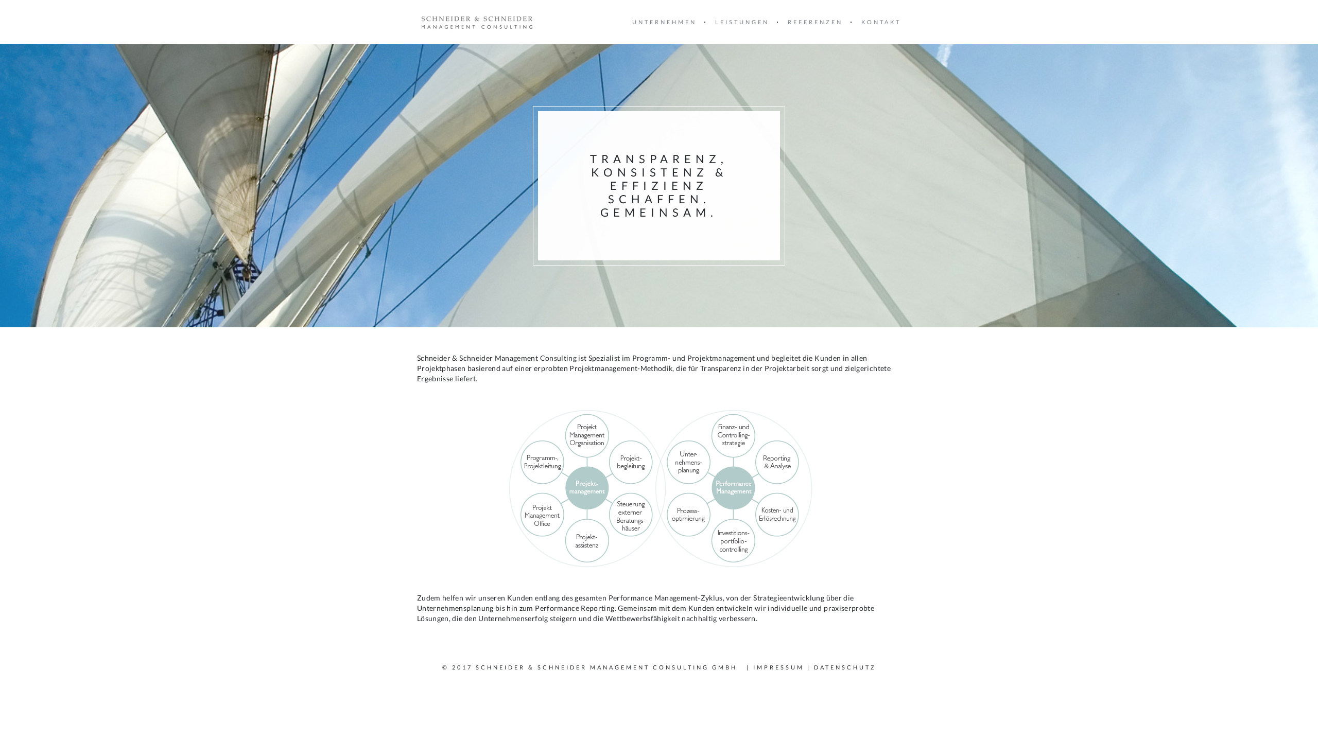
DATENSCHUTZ (845, 667)
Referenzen (815, 22)
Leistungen (742, 22)
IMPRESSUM (778, 667)
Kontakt (881, 22)
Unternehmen (664, 22)
